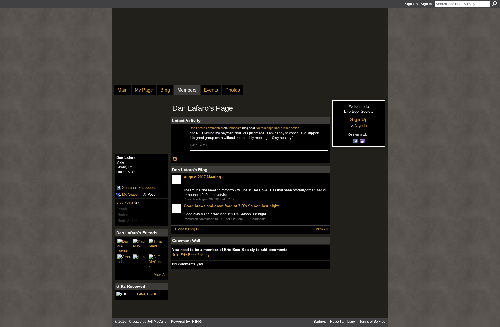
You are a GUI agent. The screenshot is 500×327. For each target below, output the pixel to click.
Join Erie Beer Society (191, 255)
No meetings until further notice (277, 128)
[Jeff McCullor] (156, 261)
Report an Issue (342, 321)
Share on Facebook (138, 187)
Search (494, 3)
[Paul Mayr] (140, 246)
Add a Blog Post (190, 229)
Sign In (426, 4)
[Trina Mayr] (156, 246)
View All (160, 275)
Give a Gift (146, 294)
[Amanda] (124, 261)
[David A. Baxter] (124, 246)
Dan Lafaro (197, 128)
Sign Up (411, 4)
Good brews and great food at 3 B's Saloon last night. (232, 206)
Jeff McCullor (157, 321)
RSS (175, 159)
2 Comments (257, 219)
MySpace (130, 195)
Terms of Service (372, 321)
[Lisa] (140, 261)
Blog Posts (124, 202)
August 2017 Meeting (202, 177)
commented (214, 128)
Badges (320, 321)
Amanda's (234, 128)
